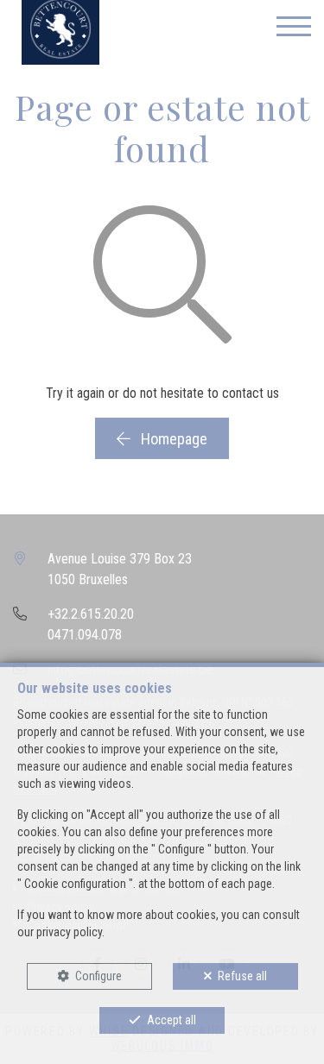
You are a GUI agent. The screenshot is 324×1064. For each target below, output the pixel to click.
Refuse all (242, 976)
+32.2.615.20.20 (91, 614)
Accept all (171, 1020)
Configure (98, 976)
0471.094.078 (85, 634)
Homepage (172, 439)
